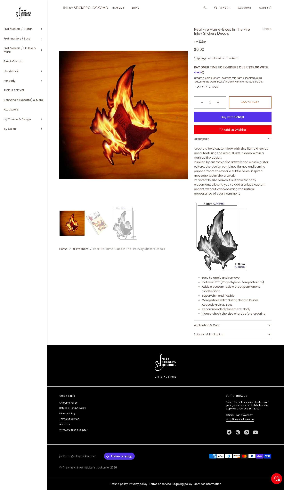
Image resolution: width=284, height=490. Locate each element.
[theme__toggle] (205, 8)
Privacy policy (138, 484)
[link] (165, 365)
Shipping (200, 58)
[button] (222, 8)
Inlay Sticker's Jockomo (240, 419)
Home (63, 249)
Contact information (207, 484)
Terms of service (160, 484)
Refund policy (119, 484)
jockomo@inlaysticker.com (77, 456)
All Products (80, 249)
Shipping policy (182, 484)
